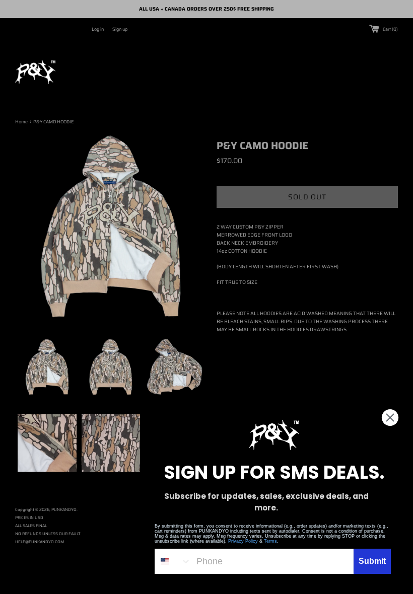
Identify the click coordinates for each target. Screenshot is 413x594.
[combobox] (173, 561)
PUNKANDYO (64, 509)
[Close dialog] (390, 417)
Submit (372, 561)
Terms (270, 541)
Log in (98, 29)
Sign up (119, 29)
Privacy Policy (243, 541)
